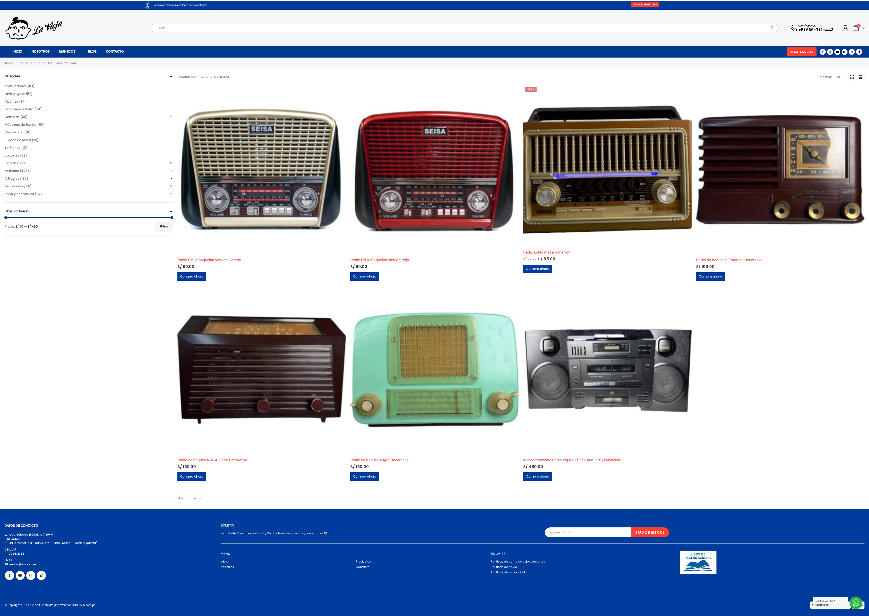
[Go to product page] (261, 169)
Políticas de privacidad (508, 572)
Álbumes (11, 101)
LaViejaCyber (15, 94)
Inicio (17, 51)
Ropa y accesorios (19, 194)
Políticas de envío (504, 567)
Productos (363, 561)
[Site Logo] (34, 28)
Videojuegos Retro (19, 109)
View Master (14, 132)
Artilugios (12, 178)
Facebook (9, 575)
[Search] (772, 28)
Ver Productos (645, 4)
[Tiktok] (859, 52)
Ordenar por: (187, 77)
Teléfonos (12, 147)
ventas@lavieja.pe (22, 564)
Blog (92, 51)
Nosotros (40, 51)
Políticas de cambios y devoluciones (518, 561)
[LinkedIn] (852, 52)
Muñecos (67, 51)
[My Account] (845, 28)
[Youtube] (837, 52)
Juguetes (12, 155)
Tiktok (41, 575)
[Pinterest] (830, 52)
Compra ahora (191, 276)
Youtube (20, 575)
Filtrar (164, 226)
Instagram (30, 575)
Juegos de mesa (18, 140)
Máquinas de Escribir (21, 124)
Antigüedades (16, 86)
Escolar (10, 163)
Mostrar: (826, 77)
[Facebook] (823, 52)
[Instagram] (845, 52)
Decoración (14, 186)
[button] (852, 77)
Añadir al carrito (338, 93)
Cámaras (12, 117)
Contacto (115, 51)
